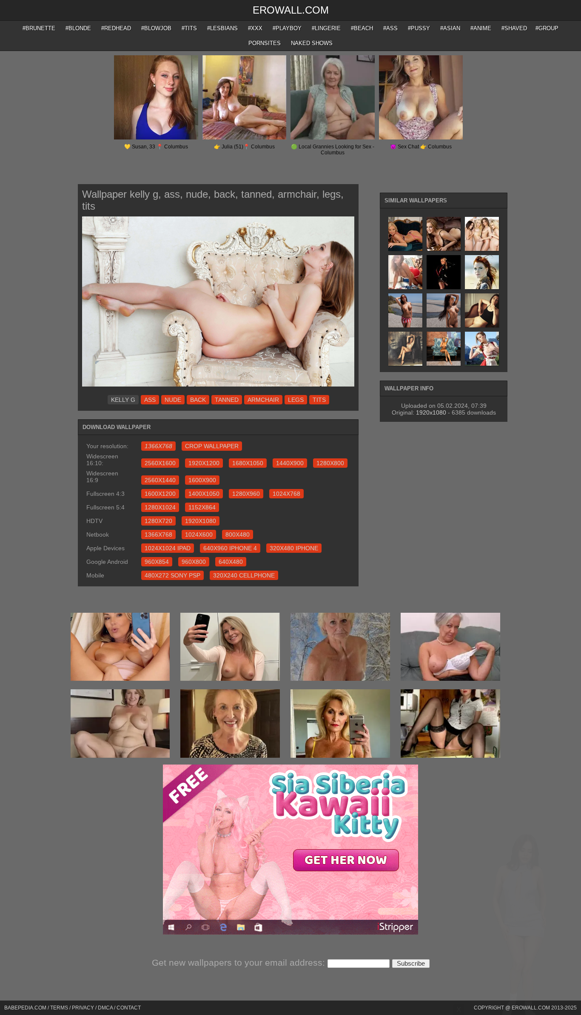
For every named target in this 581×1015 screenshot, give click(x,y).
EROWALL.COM (291, 10)
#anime (480, 28)
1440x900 (290, 463)
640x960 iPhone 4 (230, 548)
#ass (390, 28)
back (198, 399)
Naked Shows (312, 43)
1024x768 (286, 493)
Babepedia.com (25, 1008)
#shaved (514, 28)
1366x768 (158, 534)
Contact (129, 1008)
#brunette (39, 28)
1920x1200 (203, 463)
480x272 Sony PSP (172, 575)
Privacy (83, 1008)
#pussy (419, 28)
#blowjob (156, 28)
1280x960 (246, 493)
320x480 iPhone (294, 548)
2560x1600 (160, 463)
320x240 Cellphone (244, 575)
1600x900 (202, 480)
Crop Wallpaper (212, 446)
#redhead (116, 28)
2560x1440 (160, 480)
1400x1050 (203, 493)
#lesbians (222, 28)
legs (296, 399)
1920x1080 (200, 520)
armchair (263, 399)
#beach (362, 28)
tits (319, 399)
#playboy (287, 28)
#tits (189, 28)
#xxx (255, 28)
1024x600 (199, 534)
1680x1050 (247, 463)
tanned (227, 399)
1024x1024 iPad (168, 548)
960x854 (157, 561)
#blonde (78, 28)
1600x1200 (160, 493)
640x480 (231, 561)
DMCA (105, 1008)
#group (546, 28)
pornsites (264, 43)
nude (173, 399)
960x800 (194, 561)
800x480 (237, 534)
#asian (450, 28)
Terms (59, 1008)
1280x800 (330, 463)
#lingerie (326, 28)
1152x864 (202, 507)
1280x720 (158, 520)
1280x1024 (160, 507)
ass (150, 399)
